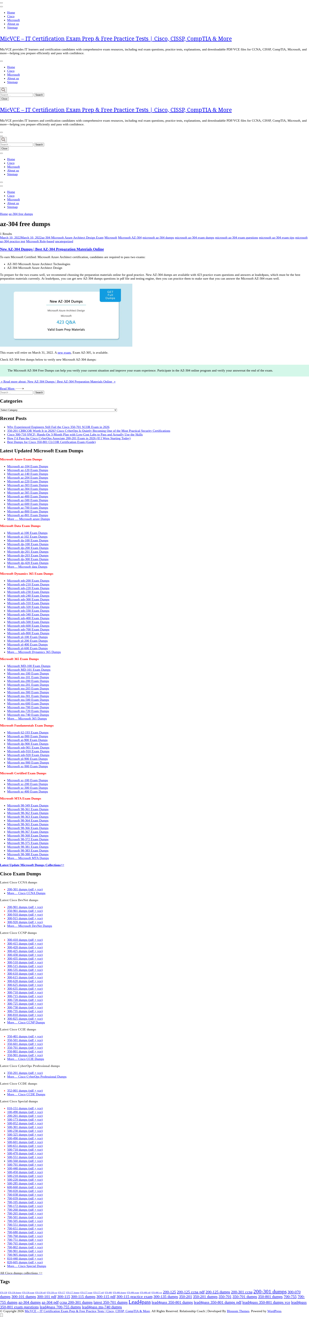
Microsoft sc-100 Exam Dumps (27, 780)
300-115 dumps (83, 1296)
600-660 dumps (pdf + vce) (25, 1187)
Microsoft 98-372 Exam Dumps (27, 839)
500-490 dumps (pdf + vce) (25, 1138)
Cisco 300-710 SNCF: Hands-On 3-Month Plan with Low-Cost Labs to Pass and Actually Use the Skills (75, 434)
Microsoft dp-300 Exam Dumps (27, 559)
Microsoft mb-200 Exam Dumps (28, 580)
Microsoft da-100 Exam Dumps (27, 540)
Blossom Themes (238, 1311)
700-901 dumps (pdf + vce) (25, 1251)
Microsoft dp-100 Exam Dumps (27, 544)
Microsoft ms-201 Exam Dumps (28, 684)
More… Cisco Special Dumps (26, 1266)
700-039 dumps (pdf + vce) (25, 1198)
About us (13, 24)
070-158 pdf (40, 1293)
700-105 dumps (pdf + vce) (25, 1202)
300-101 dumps (23, 1296)
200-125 (169, 1292)
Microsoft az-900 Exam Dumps (27, 736)
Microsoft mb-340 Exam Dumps (28, 614)
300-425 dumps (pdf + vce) (25, 951)
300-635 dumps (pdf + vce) (25, 988)
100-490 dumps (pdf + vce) (25, 1112)
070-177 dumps (72, 1293)
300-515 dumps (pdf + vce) (25, 966)
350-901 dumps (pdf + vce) (25, 911)
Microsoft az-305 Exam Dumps (27, 492)
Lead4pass (140, 1302)
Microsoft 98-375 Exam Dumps (27, 843)
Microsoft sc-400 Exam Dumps (27, 791)
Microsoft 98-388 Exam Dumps (27, 854)
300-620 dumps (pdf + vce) (25, 981)
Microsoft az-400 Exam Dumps (27, 496)
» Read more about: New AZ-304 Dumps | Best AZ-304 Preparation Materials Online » (58, 381)
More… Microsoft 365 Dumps (27, 718)
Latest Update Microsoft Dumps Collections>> (32, 865)
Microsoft (13, 20)
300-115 (63, 1296)
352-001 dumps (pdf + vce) (25, 1090)
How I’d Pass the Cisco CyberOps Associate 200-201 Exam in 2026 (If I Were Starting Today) (69, 438)
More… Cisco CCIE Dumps (25, 1059)
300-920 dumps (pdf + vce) (25, 922)
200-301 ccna (241, 1292)
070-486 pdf (145, 1293)
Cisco (10, 16)
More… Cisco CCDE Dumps (26, 1094)
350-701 (225, 1296)
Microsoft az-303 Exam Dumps (27, 485)
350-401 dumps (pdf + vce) (25, 1036)
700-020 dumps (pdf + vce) (25, 1191)
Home (11, 12)
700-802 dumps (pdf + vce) (25, 1247)
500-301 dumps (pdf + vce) (25, 1127)
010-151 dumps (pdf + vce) (25, 1108)
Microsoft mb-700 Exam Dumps (28, 629)
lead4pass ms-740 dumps (102, 1307)
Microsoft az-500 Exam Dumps (27, 500)
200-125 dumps (217, 1292)
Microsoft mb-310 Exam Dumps (28, 603)
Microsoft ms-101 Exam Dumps (28, 677)
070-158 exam (28, 1293)
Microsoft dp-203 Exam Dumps (27, 555)
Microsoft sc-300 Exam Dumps (27, 788)
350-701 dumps (244, 1296)
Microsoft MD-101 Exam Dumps (28, 669)
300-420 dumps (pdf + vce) (25, 947)
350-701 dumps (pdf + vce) (25, 1047)
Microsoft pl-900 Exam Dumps (27, 759)
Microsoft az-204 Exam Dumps (27, 477)
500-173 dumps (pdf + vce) (25, 1119)
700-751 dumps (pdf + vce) (25, 1240)
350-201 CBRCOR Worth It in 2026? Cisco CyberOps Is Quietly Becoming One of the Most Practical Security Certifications (88, 431)
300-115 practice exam (134, 1296)
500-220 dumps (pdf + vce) (25, 1179)
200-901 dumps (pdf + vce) (25, 907)
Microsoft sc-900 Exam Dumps (27, 766)
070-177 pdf (98, 1293)
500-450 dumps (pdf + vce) (25, 1172)
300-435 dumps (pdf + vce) (25, 958)
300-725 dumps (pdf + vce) (25, 1003)
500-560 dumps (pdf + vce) (25, 1161)
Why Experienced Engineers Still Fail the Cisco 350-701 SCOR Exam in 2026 (58, 427)
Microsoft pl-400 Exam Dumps (27, 644)
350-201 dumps (205, 1296)
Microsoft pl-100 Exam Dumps (27, 637)
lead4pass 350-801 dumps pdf (217, 1302)
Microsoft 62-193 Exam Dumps (27, 732)
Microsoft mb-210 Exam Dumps (28, 584)
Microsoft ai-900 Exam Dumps (27, 740)
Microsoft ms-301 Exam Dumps (28, 696)
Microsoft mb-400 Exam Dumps (28, 618)
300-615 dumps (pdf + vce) (25, 977)
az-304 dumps (29, 1302)
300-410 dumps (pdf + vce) (25, 940)
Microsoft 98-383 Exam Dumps (27, 850)
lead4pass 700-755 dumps (60, 1307)
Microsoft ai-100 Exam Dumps (27, 533)
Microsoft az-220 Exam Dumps (27, 481)
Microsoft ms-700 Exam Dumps (28, 707)
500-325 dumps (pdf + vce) (25, 1134)
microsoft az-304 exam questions (236, 237)
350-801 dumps (270, 1296)
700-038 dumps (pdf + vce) (25, 1194)
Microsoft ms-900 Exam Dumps (28, 762)
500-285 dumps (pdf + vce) (25, 1183)
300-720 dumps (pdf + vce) (25, 1000)
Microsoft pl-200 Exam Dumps (27, 640)
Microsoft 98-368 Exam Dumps (27, 835)
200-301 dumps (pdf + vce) (25, 889)
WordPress (274, 1311)
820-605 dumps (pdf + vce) (25, 1262)
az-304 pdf (50, 1302)
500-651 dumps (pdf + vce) (25, 1146)
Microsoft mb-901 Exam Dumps (28, 747)
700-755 (290, 1296)
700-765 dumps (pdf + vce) (25, 1243)
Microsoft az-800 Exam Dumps (27, 511)
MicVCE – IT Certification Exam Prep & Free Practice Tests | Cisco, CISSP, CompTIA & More (116, 38)
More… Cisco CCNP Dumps (26, 1022)
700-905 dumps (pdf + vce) (25, 1255)
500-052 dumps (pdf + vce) (25, 1123)
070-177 (61, 1293)
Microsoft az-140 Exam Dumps (27, 474)
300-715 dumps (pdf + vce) (25, 996)
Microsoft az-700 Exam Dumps (27, 507)
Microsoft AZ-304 (130, 237)
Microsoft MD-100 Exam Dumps (28, 666)
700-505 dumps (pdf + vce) (25, 1221)
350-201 (185, 1296)
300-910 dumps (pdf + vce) (25, 914)
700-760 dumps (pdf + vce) (25, 1236)
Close (4, 98)
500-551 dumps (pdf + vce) (25, 1157)
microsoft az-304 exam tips (276, 237)
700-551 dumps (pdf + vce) (25, 1224)
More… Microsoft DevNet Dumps (29, 926)
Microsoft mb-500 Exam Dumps (28, 622)
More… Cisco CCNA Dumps (26, 893)
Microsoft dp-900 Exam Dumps (27, 744)
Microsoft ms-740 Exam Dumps (28, 715)
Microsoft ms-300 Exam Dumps (28, 692)
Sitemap (12, 27)
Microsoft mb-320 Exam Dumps (28, 607)
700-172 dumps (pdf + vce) (25, 1206)
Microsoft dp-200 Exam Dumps (27, 548)
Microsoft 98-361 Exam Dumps (27, 809)
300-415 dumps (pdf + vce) (25, 943)
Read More (7, 388)
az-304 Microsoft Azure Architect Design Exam (72, 237)
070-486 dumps (119, 1293)
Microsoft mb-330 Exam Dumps (28, 610)
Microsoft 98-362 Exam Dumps (27, 813)
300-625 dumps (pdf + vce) (25, 985)
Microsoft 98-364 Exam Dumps (27, 820)
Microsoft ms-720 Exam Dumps (28, 711)
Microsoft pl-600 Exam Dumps (27, 648)
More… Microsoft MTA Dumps (28, 858)
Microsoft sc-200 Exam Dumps (27, 784)
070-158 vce (52, 1293)
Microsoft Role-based (40, 241)
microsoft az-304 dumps (158, 237)
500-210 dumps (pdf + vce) (25, 1176)
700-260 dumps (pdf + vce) (25, 1209)
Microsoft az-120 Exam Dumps (27, 470)
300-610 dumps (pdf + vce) (25, 973)
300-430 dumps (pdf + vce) (25, 955)
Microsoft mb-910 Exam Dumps (28, 751)
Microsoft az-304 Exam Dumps (27, 489)
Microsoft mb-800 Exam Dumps (28, 633)
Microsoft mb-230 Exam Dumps (28, 592)
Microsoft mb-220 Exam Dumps (28, 588)
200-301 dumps (270, 1291)
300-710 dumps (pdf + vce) (25, 992)
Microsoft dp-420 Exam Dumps (27, 563)
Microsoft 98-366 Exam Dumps (27, 828)
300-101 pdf (46, 1296)
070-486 (108, 1293)
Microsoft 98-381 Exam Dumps (27, 847)
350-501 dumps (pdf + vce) (25, 1040)
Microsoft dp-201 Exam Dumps (27, 551)
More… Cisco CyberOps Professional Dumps (37, 1076)
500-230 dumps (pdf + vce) (25, 1131)
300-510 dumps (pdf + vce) (25, 962)
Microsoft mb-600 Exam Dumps (28, 625)
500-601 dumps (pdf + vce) (25, 1142)
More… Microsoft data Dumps (27, 566)
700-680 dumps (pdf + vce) (25, 1232)
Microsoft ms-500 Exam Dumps (28, 700)
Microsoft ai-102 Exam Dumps (27, 536)
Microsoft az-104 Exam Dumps (27, 466)
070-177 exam (86, 1293)
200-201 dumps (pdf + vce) (25, 1116)
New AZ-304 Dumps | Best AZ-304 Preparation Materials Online (52, 249)
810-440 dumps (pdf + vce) (25, 1258)
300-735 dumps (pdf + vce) (25, 1011)
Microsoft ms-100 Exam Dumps (28, 673)
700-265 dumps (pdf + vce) (25, 1213)
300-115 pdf (106, 1296)
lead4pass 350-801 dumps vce (266, 1302)
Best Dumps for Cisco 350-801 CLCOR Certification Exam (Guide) (51, 442)
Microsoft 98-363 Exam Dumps (27, 816)
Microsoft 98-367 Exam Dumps (27, 832)
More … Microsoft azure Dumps (28, 519)
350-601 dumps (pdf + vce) (25, 1044)
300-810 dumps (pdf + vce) (25, 1015)
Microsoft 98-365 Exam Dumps (27, 824)
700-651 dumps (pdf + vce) (25, 1228)
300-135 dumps (165, 1296)
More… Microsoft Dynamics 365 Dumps (34, 652)
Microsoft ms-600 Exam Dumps (28, 703)
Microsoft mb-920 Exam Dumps (28, 755)
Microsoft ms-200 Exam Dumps (28, 681)
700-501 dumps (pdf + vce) (25, 1217)
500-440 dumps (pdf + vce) (25, 1168)
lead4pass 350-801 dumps (172, 1302)
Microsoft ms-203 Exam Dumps (28, 688)
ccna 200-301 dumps (76, 1302)
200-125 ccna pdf (191, 1292)
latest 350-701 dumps (111, 1302)
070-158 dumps (14, 1293)
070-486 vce (156, 1293)
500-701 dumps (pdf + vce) (25, 1164)
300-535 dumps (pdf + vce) (25, 970)
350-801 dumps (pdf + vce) (25, 1051)
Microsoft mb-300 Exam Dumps (28, 599)
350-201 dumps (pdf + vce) (25, 1073)
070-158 (3, 1293)
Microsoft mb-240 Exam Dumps (28, 595)
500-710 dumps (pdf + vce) (25, 1149)
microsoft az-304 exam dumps (194, 237)
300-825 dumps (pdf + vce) (25, 1018)
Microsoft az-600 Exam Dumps (27, 504)
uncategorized (64, 241)
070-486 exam (133, 1293)
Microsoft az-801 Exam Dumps (27, 515)
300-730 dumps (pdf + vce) (25, 1007)
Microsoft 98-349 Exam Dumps (27, 805)
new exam (64, 352)
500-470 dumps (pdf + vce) (25, 1153)
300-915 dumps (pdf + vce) (25, 918)
